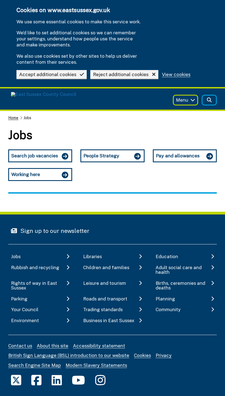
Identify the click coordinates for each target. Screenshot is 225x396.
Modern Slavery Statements (96, 365)
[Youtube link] (78, 380)
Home (13, 117)
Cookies (142, 355)
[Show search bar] (209, 100)
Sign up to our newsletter (54, 230)
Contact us (20, 345)
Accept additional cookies (47, 74)
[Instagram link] (100, 380)
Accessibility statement (99, 345)
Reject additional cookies (120, 74)
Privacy (164, 355)
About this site (52, 345)
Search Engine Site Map (34, 365)
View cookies (176, 74)
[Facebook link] (36, 380)
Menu (182, 100)
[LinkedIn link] (56, 380)
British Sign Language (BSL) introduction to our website (68, 355)
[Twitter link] (16, 380)
